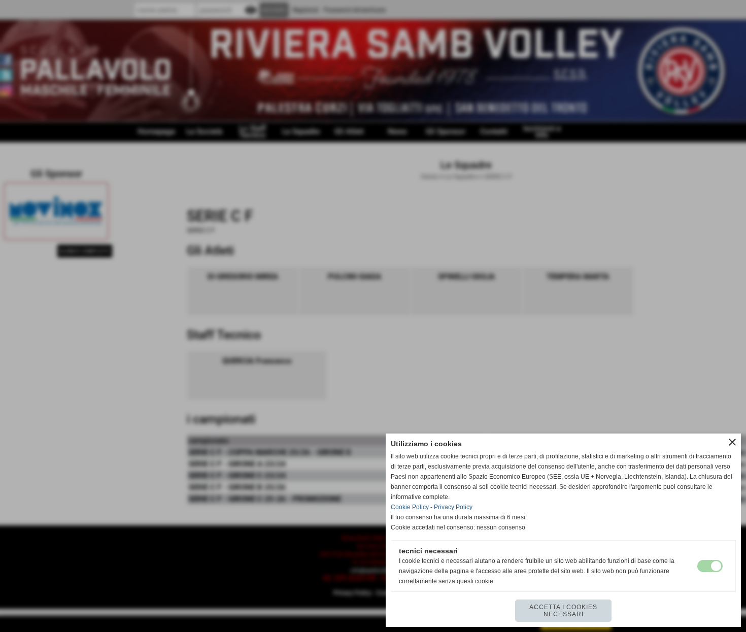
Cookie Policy (410, 507)
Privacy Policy (453, 507)
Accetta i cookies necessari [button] (563, 611)
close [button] (732, 442)
